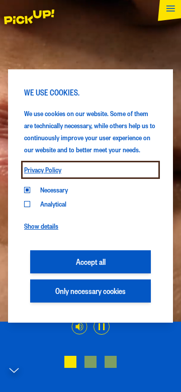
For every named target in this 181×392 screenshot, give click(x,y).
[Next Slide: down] (14, 373)
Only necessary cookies (90, 290)
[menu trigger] (167, 14)
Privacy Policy (42, 169)
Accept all (91, 261)
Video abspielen (102, 327)
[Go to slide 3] (111, 362)
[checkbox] (27, 204)
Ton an (79, 327)
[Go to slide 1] (70, 362)
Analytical (53, 204)
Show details (41, 226)
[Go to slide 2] (90, 362)
